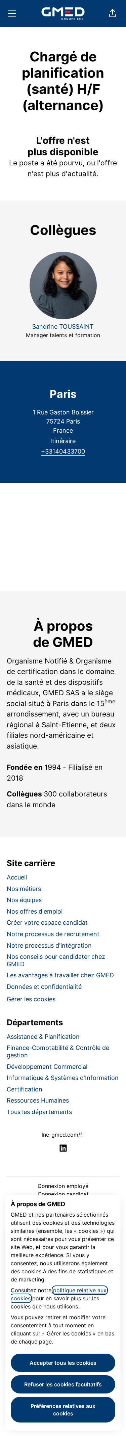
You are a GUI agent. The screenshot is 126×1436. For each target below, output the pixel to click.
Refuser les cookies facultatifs (63, 1384)
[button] (112, 13)
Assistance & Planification (43, 1036)
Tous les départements (39, 1111)
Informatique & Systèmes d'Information (63, 1077)
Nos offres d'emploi (34, 911)
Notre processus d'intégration (49, 945)
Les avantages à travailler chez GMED (60, 975)
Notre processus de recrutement (53, 934)
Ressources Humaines (38, 1100)
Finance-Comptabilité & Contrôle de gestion (58, 1051)
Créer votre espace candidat (47, 922)
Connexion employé (63, 1186)
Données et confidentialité (44, 986)
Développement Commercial (47, 1066)
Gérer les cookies (31, 999)
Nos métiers (24, 888)
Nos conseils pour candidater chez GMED (56, 960)
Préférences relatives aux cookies (63, 1410)
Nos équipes (24, 899)
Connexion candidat (63, 1194)
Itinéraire (63, 440)
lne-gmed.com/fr (63, 1134)
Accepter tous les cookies (63, 1362)
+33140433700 (63, 451)
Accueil (17, 877)
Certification (24, 1089)
